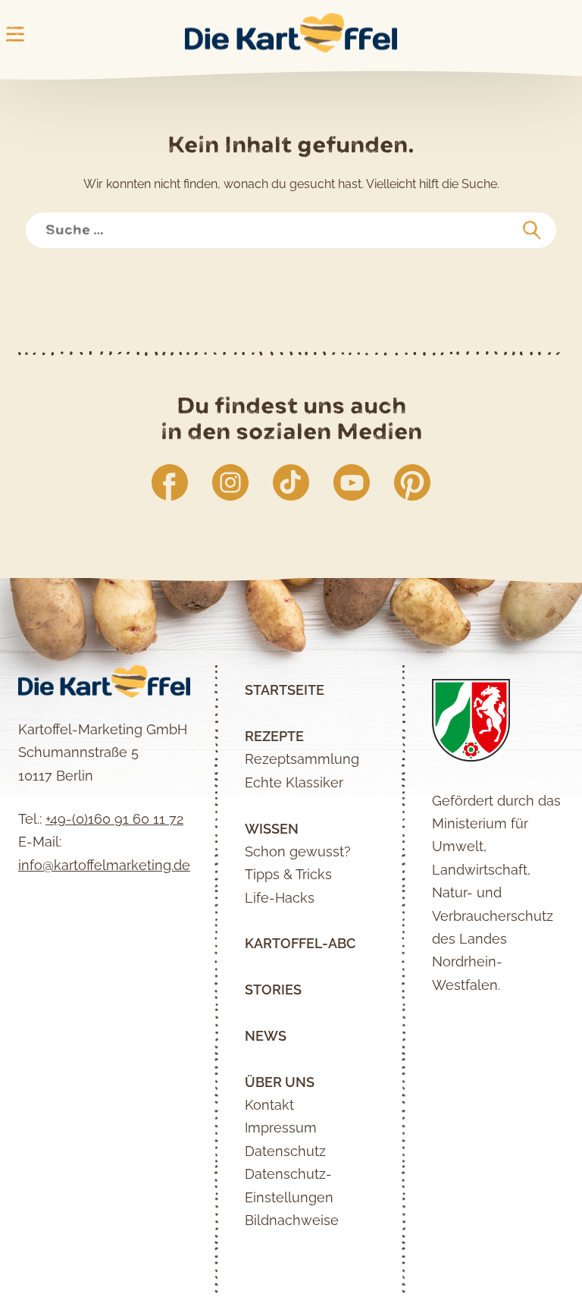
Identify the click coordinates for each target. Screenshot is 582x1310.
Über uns (279, 1082)
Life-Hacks (279, 898)
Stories (273, 989)
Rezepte (274, 736)
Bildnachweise (292, 1220)
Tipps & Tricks (288, 874)
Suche (55, 220)
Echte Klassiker (294, 782)
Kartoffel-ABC (300, 943)
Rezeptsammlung (302, 759)
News (265, 1036)
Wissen (272, 829)
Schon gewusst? (298, 851)
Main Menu (15, 34)
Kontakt (269, 1105)
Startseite (284, 690)
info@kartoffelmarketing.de (104, 865)
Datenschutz (285, 1151)
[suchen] (532, 230)
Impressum (281, 1128)
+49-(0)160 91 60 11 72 (114, 819)
